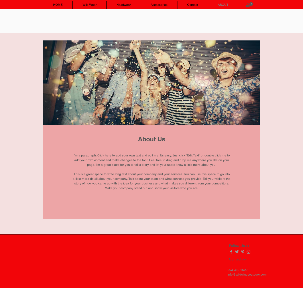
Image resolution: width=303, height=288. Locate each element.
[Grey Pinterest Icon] (242, 251)
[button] (249, 4)
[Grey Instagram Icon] (248, 251)
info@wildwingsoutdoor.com (247, 274)
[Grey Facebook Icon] (231, 251)
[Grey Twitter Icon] (236, 251)
